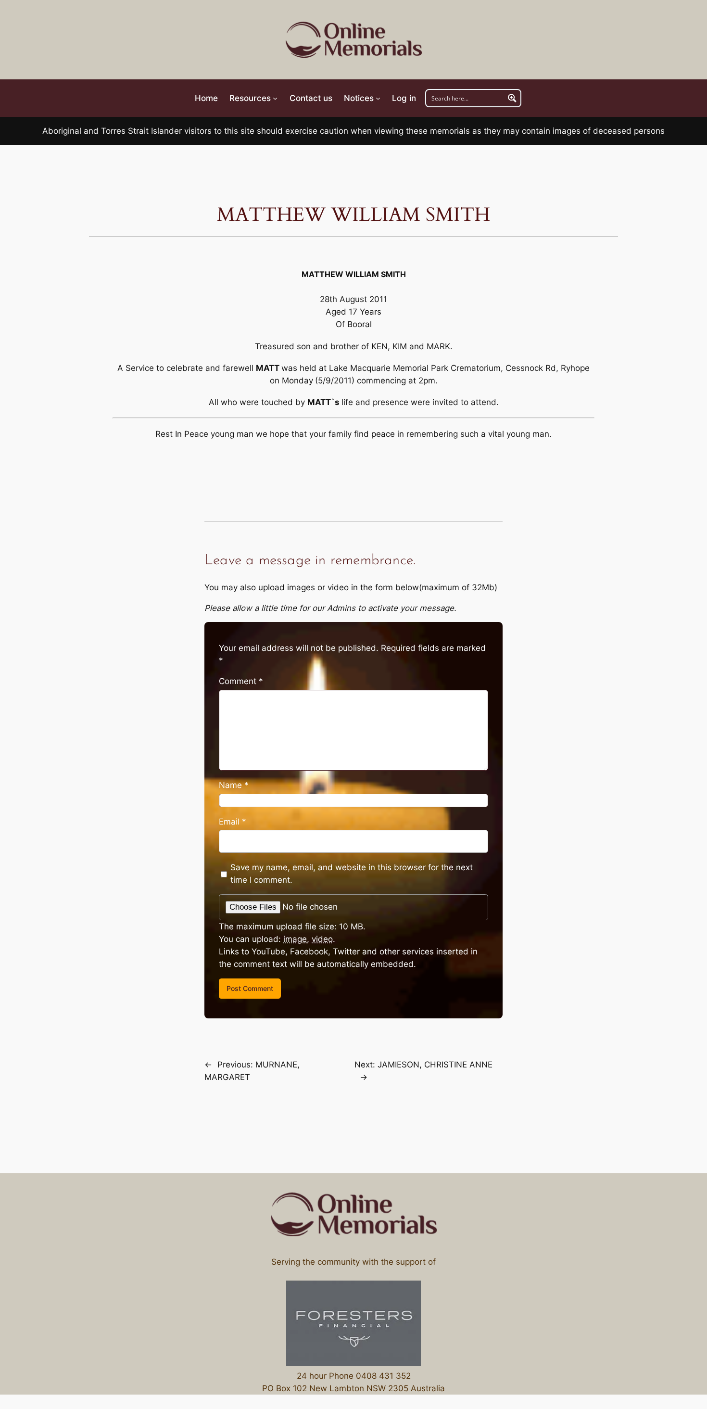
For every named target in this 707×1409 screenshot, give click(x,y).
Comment (241, 681)
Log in (404, 98)
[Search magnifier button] (512, 98)
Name (234, 785)
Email (232, 821)
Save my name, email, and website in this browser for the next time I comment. (351, 874)
